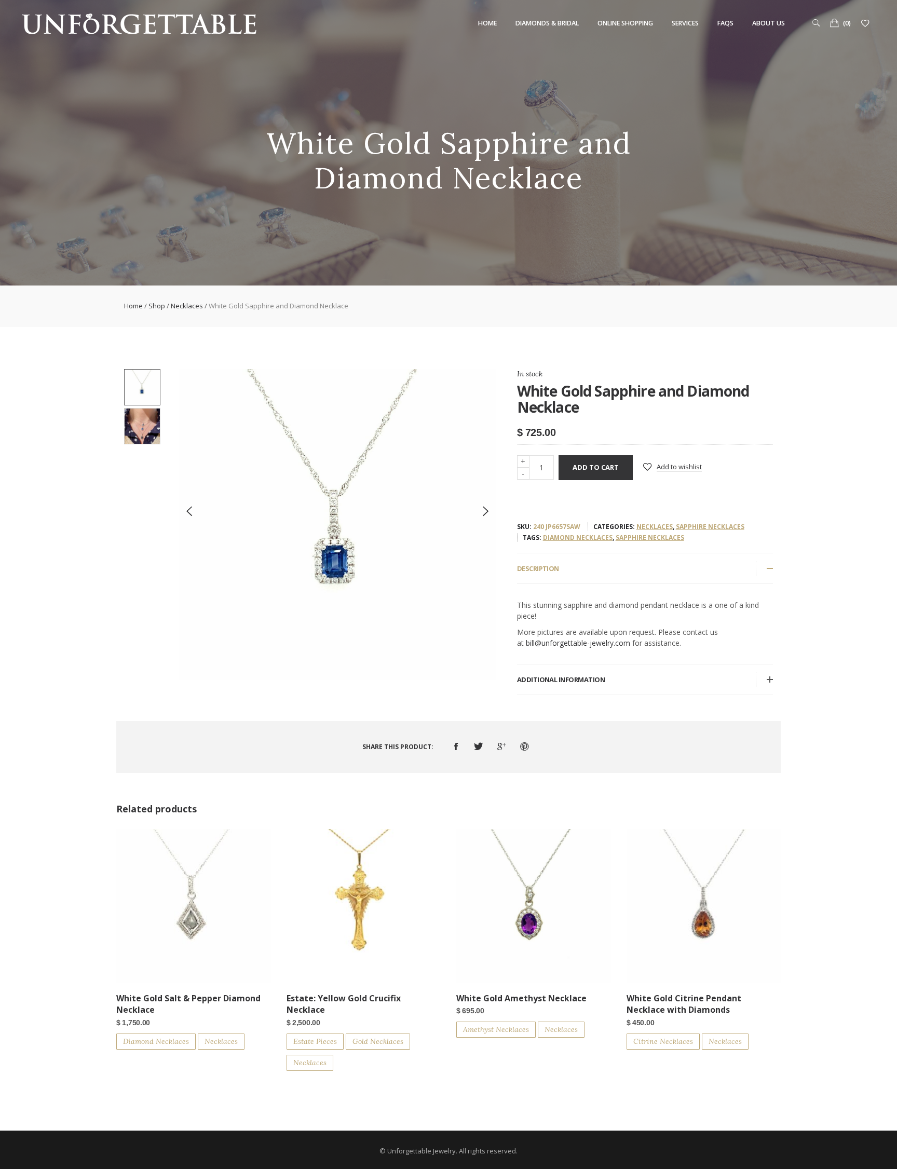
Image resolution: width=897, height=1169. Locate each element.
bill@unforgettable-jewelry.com (578, 643)
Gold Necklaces (377, 1041)
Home (487, 23)
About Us (768, 23)
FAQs (725, 23)
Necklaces (187, 305)
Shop (156, 305)
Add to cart (596, 467)
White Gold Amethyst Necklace (521, 998)
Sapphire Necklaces (710, 526)
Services (685, 23)
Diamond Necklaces (578, 537)
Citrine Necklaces (663, 1041)
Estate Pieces (315, 1041)
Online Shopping (625, 23)
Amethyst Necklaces (496, 1029)
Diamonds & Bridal (547, 23)
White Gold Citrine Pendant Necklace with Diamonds (684, 1004)
